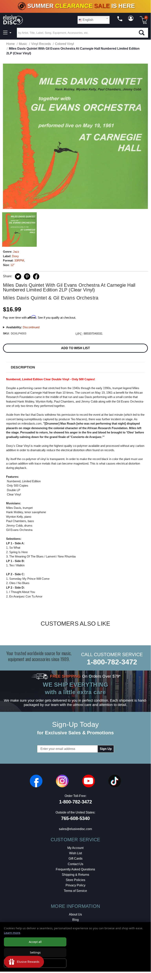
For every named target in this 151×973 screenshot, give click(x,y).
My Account (75, 848)
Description (23, 367)
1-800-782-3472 (112, 662)
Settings (35, 952)
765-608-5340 (75, 818)
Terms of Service (75, 890)
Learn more (12, 933)
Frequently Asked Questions (75, 869)
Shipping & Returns (75, 874)
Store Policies (75, 880)
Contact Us (75, 864)
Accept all (35, 942)
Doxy (15, 256)
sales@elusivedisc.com (75, 829)
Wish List (75, 853)
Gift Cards (75, 858)
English (87, 19)
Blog (75, 919)
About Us (75, 914)
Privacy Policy (75, 885)
